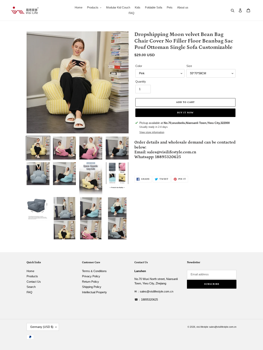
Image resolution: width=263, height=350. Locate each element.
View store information (151, 132)
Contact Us (34, 281)
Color (138, 66)
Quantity (140, 81)
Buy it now (185, 112)
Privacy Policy (91, 276)
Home (30, 271)
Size (189, 66)
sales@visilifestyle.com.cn (222, 327)
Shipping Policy (91, 286)
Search (31, 286)
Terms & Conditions (94, 271)
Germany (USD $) (41, 326)
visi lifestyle (202, 327)
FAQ (29, 292)
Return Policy (90, 281)
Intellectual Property (94, 292)
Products (32, 276)
